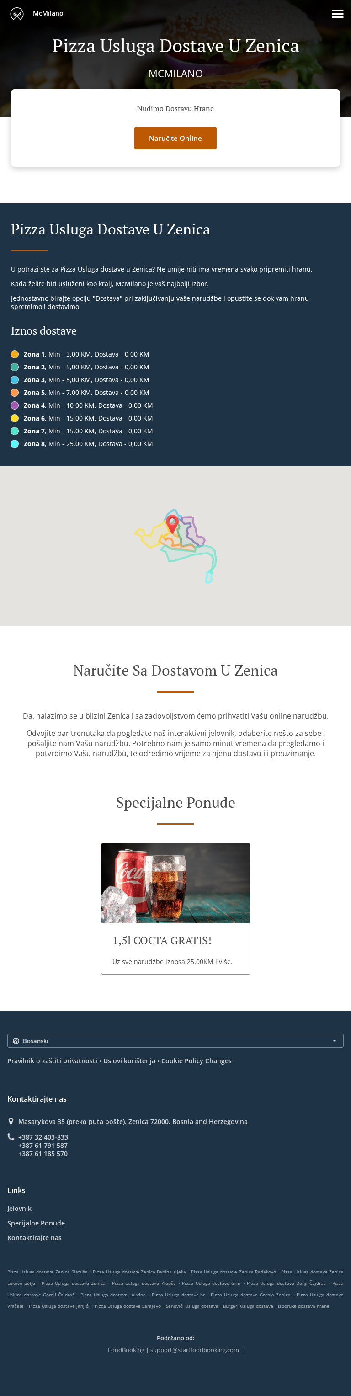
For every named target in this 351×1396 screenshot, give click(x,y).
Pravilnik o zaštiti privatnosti (52, 1060)
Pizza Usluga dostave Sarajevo (128, 1306)
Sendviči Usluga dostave (193, 1306)
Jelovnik (19, 1208)
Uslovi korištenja (129, 1060)
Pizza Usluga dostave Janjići (59, 1306)
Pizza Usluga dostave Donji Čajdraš (286, 1283)
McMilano (47, 13)
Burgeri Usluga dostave (249, 1306)
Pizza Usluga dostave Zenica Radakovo (233, 1271)
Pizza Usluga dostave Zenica (74, 1283)
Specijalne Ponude (36, 1223)
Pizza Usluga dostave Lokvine (113, 1294)
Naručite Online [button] (175, 138)
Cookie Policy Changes (196, 1060)
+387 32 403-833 (43, 1137)
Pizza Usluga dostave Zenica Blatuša (47, 1271)
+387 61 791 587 (43, 1145)
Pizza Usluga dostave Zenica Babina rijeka (139, 1271)
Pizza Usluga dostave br (178, 1294)
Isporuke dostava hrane (304, 1306)
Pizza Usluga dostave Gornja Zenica (251, 1294)
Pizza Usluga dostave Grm (211, 1283)
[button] (338, 14)
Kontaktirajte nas (34, 1237)
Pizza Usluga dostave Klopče (144, 1283)
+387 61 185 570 (43, 1154)
